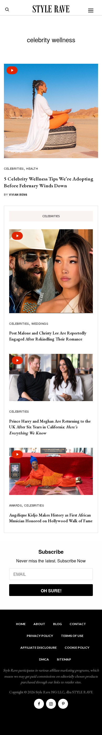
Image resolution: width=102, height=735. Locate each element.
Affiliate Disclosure (38, 647)
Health (32, 168)
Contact (78, 624)
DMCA (44, 659)
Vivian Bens (18, 194)
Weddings (39, 323)
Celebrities (14, 168)
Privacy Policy (40, 636)
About (39, 624)
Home (21, 624)
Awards (15, 505)
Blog (57, 624)
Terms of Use (72, 636)
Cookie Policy (77, 647)
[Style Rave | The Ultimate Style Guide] (51, 9)
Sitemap (64, 659)
